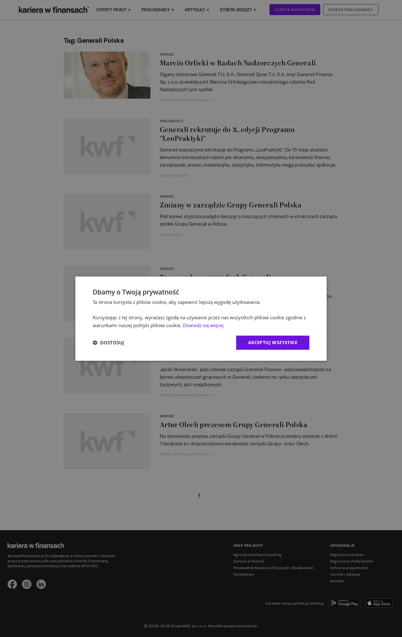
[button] (108, 342)
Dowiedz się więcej (203, 325)
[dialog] (201, 318)
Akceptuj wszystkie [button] (272, 342)
